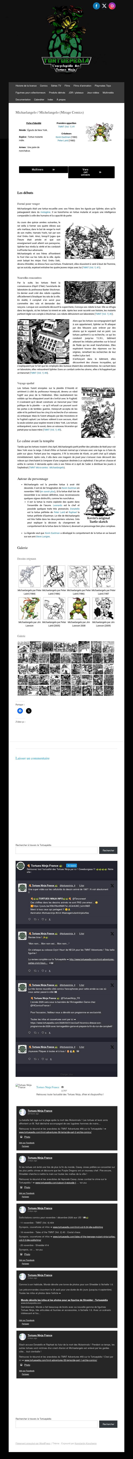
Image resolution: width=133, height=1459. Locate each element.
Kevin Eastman (63, 137)
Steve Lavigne (43, 536)
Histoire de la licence (26, 85)
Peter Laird (63, 140)
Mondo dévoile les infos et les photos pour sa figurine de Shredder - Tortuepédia (64, 1300)
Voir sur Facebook (26, 1142)
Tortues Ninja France (40, 1110)
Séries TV (56, 85)
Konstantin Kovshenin (86, 1443)
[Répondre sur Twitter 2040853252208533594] (30, 1033)
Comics (44, 85)
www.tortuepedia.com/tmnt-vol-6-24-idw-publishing (78, 1227)
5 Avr (81, 885)
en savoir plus (48, 491)
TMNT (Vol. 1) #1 (66, 126)
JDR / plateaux (76, 92)
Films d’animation (82, 85)
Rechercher (108, 850)
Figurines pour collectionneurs (31, 92)
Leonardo (57, 505)
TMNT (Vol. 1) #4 (38, 373)
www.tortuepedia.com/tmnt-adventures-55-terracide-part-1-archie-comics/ (61, 1360)
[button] (29, 580)
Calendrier (39, 99)
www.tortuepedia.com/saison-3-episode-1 (55, 1182)
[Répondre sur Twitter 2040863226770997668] (30, 971)
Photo (27, 1136)
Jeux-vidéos (93, 92)
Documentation (23, 99)
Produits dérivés (57, 92)
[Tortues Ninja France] (24, 1086)
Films (67, 85)
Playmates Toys (103, 85)
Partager (25, 1146)
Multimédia (108, 92)
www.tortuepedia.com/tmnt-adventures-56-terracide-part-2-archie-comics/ (55, 1132)
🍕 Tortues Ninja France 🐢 (43, 885)
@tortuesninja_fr (67, 885)
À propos (61, 99)
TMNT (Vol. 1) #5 (51, 429)
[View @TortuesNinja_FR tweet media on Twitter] (78, 1051)
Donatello (74, 508)
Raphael (73, 512)
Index (50, 99)
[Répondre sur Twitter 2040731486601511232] (30, 1059)
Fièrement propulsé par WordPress (33, 1443)
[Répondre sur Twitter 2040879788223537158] (30, 919)
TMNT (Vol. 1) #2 (103, 314)
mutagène (45, 212)
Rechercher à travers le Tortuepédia (33, 845)
